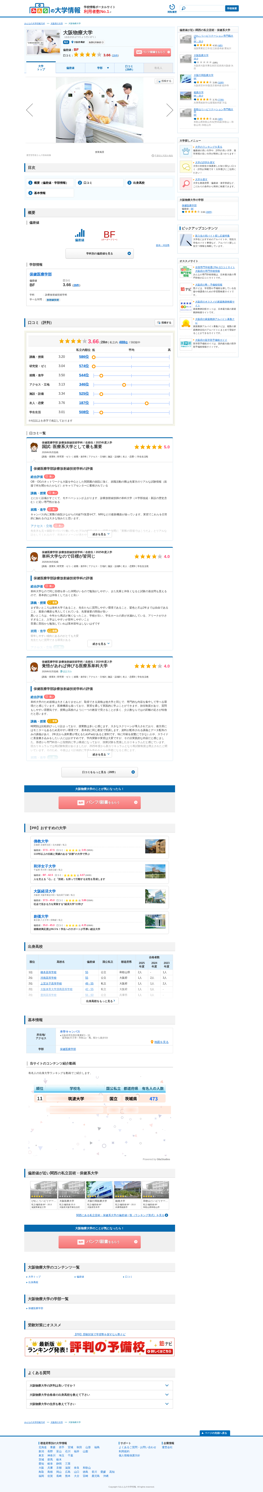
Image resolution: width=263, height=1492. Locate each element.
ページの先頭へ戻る (216, 1433)
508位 (84, 411)
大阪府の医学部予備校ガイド (211, 340)
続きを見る (99, 534)
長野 (50, 1451)
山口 (76, 1471)
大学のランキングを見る (208, 146)
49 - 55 (89, 983)
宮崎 (85, 1475)
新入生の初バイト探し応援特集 (212, 235)
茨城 (41, 1459)
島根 (50, 1471)
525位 (84, 393)
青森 (52, 1447)
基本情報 (38, 193)
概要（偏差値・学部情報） (49, 182)
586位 (84, 356)
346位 (84, 384)
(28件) (209, 212)
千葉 (70, 1455)
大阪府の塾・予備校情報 (208, 284)
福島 (97, 1447)
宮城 (70, 1447)
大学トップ (41, 68)
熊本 (67, 1475)
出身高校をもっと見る (99, 1001)
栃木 (59, 1459)
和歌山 (87, 1467)
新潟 (41, 1451)
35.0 (196, 58)
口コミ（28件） (129, 68)
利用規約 (124, 1451)
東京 (41, 1455)
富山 (59, 1451)
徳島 (85, 1471)
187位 (84, 402)
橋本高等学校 (48, 972)
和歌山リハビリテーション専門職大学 (213, 110)
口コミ (85, 182)
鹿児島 (96, 1475)
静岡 (59, 1463)
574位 (84, 365)
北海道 (43, 1447)
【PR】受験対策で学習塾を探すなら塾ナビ (100, 1334)
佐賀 (50, 1475)
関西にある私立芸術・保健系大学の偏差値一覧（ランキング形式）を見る (120, 1215)
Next (170, 110)
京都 (59, 1467)
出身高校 (137, 182)
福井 (76, 1451)
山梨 (85, 1451)
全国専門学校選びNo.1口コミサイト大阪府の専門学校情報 (215, 269)
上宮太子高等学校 (51, 983)
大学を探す (201, 179)
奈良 (76, 1467)
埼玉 (61, 1455)
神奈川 (51, 1455)
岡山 (59, 1471)
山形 (88, 1447)
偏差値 (70, 67)
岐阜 (50, 1463)
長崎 (59, 1475)
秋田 (79, 1447)
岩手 (61, 1447)
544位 (84, 375)
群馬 (50, 1459)
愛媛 (103, 1471)
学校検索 (232, 8)
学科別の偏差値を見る (99, 253)
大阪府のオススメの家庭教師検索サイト (215, 303)
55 (86, 972)
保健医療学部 (41, 274)
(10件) (221, 82)
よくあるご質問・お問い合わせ (137, 1447)
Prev (29, 110)
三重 (67, 1463)
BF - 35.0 (198, 41)
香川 (94, 1471)
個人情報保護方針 (129, 1455)
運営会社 (167, 1447)
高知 (112, 1471)
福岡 (41, 1475)
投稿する (166, 80)
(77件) (221, 100)
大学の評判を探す (205, 162)
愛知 (41, 1463)
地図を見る (161, 1042)
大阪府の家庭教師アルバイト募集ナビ (215, 321)
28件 (76, 285)
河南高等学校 (48, 977)
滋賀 (67, 1467)
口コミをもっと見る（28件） (99, 772)
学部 (100, 67)
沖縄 (105, 1475)
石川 (67, 1451)
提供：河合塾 (163, 245)
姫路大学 (199, 92)
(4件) (220, 45)
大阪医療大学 (201, 55)
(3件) (220, 119)
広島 (67, 1471)
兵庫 (50, 1467)
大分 (76, 1475)
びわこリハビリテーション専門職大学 (213, 37)
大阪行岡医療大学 (203, 75)
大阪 (41, 1467)
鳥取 (41, 1471)
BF (195, 78)
